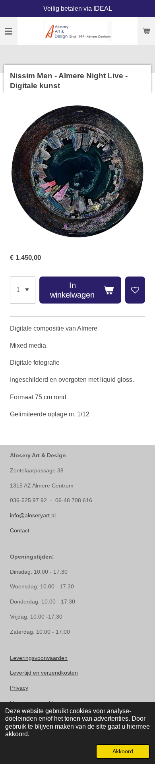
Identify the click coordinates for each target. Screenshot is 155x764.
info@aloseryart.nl (33, 515)
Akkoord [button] (122, 751)
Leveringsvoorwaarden (39, 658)
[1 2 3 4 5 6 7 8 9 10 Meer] (22, 290)
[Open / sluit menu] (8, 31)
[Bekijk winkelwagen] (146, 31)
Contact (19, 530)
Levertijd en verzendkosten (44, 672)
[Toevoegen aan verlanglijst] (135, 290)
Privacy (19, 688)
